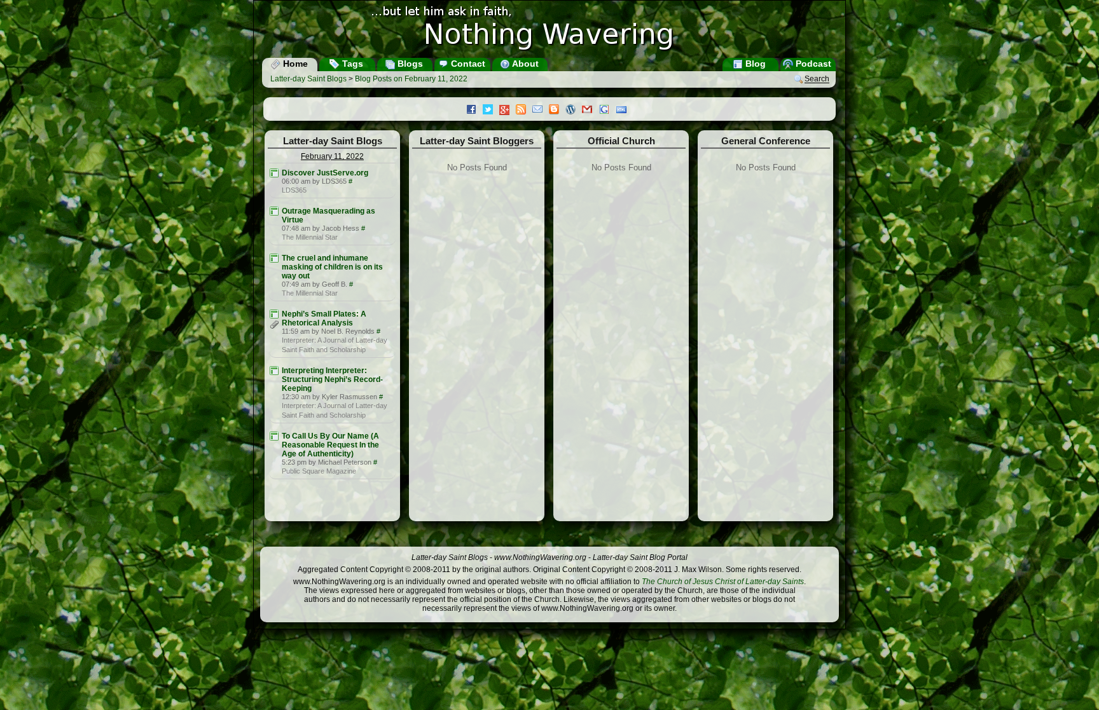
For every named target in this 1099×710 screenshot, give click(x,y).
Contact (466, 63)
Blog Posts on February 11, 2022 (411, 78)
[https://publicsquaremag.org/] (274, 436)
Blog (754, 63)
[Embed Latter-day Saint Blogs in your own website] (624, 110)
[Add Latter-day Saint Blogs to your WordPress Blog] (573, 110)
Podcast (812, 63)
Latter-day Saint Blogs (308, 78)
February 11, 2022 (332, 156)
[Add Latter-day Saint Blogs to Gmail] (590, 110)
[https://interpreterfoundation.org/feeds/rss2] (274, 314)
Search (817, 79)
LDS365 (294, 190)
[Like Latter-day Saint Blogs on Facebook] (474, 110)
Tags (351, 63)
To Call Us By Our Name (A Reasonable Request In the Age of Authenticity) (330, 445)
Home (294, 63)
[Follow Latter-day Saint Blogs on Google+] (507, 111)
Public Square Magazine (319, 471)
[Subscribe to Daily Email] (540, 110)
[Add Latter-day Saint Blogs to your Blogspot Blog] (557, 110)
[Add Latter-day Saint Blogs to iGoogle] (607, 111)
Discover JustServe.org (325, 172)
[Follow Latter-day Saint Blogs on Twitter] (491, 110)
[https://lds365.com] (274, 173)
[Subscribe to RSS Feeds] (524, 110)
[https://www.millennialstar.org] (274, 211)
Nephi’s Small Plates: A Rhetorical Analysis (324, 318)
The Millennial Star (310, 237)
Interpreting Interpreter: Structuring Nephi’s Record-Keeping (332, 379)
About (524, 63)
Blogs (409, 63)
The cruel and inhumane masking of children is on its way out (332, 267)
